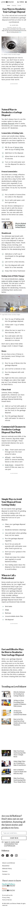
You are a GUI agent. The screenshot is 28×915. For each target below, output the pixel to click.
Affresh (7, 457)
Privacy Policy (6, 897)
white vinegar (13, 281)
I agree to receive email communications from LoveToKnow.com (11, 844)
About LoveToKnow (8, 863)
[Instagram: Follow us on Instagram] (16, 855)
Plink (6, 450)
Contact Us (6, 874)
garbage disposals (8, 123)
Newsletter (5, 866)
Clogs (7, 610)
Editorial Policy (7, 868)
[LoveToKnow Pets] (8, 889)
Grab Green (9, 465)
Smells (19, 5)
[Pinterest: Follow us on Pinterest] (12, 855)
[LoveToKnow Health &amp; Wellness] (8, 884)
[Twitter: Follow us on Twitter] (7, 855)
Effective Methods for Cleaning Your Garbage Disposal (20, 225)
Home (8, 5)
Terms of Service (7, 900)
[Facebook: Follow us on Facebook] (3, 855)
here (20, 32)
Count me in (14, 838)
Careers (4, 871)
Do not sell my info (7, 895)
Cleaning (14, 5)
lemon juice (19, 147)
